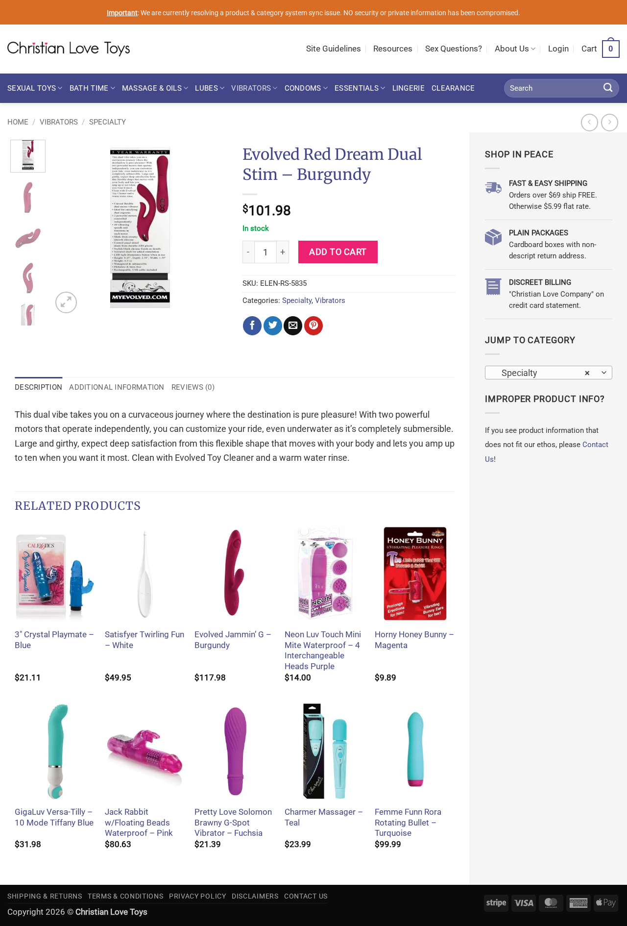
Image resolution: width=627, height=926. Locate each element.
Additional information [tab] (116, 387)
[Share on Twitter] (273, 325)
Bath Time (89, 88)
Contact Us (306, 896)
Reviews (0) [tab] (193, 387)
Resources (392, 48)
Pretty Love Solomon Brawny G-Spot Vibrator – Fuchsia (233, 822)
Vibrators (251, 88)
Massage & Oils (152, 88)
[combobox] (548, 372)
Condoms (303, 88)
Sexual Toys (31, 88)
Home (17, 122)
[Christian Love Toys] (68, 49)
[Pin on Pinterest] (313, 325)
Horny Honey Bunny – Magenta (414, 640)
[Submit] (608, 88)
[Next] (211, 228)
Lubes (206, 88)
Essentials (357, 88)
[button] (558, 49)
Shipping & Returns (44, 896)
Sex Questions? (453, 48)
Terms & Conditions (126, 896)
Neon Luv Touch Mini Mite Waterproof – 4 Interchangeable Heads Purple (323, 650)
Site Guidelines (333, 48)
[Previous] (67, 228)
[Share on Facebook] (252, 325)
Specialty (107, 122)
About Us (512, 48)
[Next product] (590, 122)
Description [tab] (38, 387)
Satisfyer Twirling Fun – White (144, 640)
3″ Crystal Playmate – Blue (54, 640)
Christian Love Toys (111, 912)
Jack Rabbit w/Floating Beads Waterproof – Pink (139, 822)
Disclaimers (255, 896)
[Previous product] (610, 122)
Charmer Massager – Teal (324, 817)
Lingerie (408, 88)
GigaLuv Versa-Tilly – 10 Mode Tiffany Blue (54, 817)
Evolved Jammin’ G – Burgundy (232, 640)
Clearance (453, 88)
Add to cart (338, 252)
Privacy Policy (197, 896)
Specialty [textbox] (543, 373)
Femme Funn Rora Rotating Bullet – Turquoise (408, 822)
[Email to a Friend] (293, 325)
